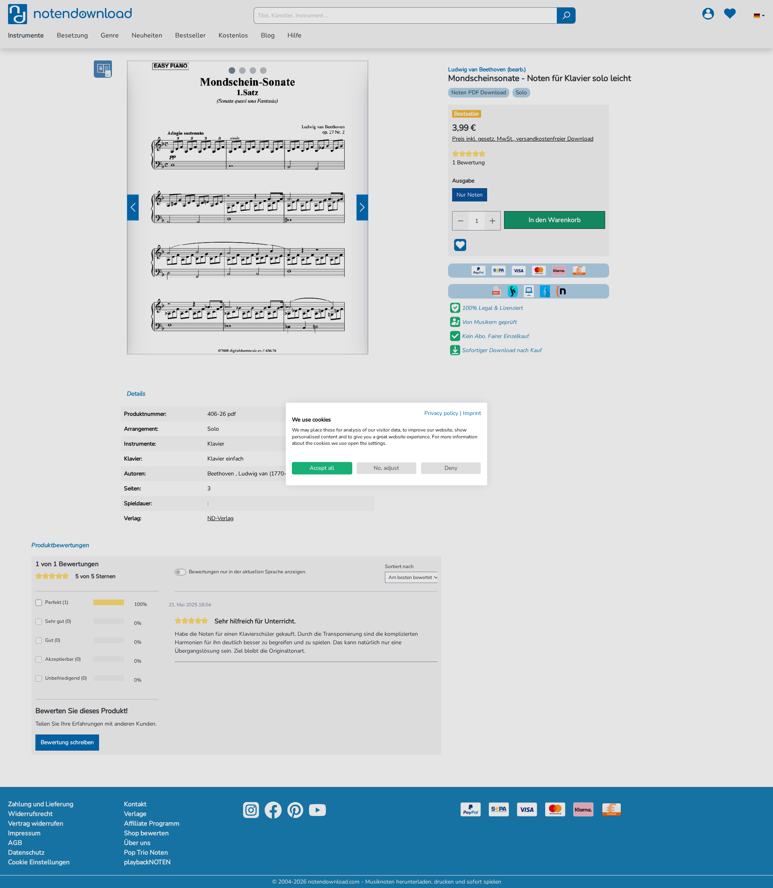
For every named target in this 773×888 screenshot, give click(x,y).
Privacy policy (441, 413)
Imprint (472, 413)
